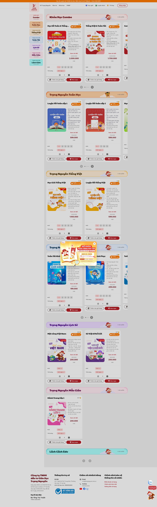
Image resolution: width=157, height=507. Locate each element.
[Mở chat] (151, 495)
